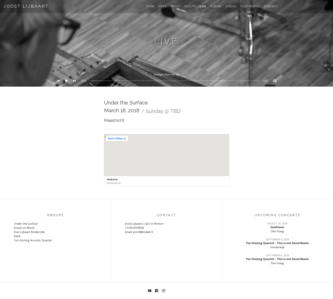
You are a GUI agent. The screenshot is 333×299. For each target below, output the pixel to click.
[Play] (65, 85)
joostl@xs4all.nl (143, 232)
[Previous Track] (57, 85)
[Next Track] (73, 85)
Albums (215, 6)
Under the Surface (26, 224)
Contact (271, 6)
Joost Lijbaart (26, 6)
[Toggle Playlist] (273, 85)
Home (150, 6)
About (175, 6)
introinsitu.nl (113, 183)
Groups (190, 6)
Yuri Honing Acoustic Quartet (33, 240)
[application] (167, 78)
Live (203, 6)
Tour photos (250, 6)
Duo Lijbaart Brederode (29, 232)
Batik (17, 236)
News (162, 6)
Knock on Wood (24, 228)
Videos (231, 6)
